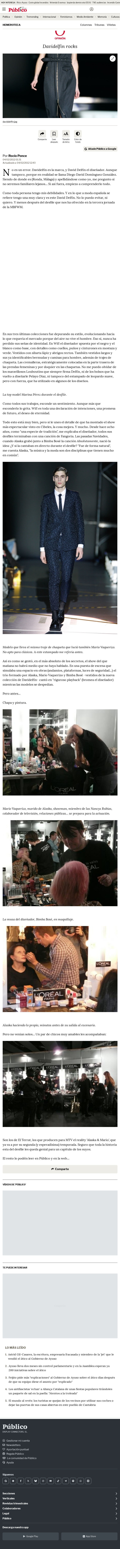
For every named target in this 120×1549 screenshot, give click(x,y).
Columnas (86, 24)
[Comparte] (42, 134)
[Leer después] (54, 134)
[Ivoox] (88, 1481)
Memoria (102, 16)
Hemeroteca (11, 24)
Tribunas (99, 24)
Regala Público (15, 1453)
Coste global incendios (38, 2)
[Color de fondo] (78, 134)
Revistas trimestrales (15, 1503)
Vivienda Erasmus (58, 2)
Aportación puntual (17, 1449)
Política (6, 16)
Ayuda (10, 1462)
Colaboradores (11, 1508)
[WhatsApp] (81, 1481)
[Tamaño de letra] (66, 134)
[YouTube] (51, 1481)
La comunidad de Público (22, 1458)
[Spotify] (73, 1481)
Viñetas (111, 24)
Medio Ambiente (85, 16)
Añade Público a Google (102, 148)
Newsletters (13, 1445)
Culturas (115, 16)
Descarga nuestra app (15, 1527)
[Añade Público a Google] (5, 1481)
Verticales (8, 1498)
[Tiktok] (58, 1481)
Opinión (18, 16)
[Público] (54, 9)
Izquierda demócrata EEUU (79, 2)
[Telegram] (65, 1481)
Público (14, 1427)
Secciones (8, 1493)
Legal (5, 1513)
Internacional (49, 16)
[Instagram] (43, 1481)
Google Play (32, 1536)
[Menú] (4, 9)
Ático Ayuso (22, 2)
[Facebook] (21, 1481)
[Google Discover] (13, 1481)
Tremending (32, 16)
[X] (28, 1481)
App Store (91, 1536)
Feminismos (66, 16)
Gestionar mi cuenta (18, 1440)
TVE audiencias (99, 2)
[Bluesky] (35, 1481)
